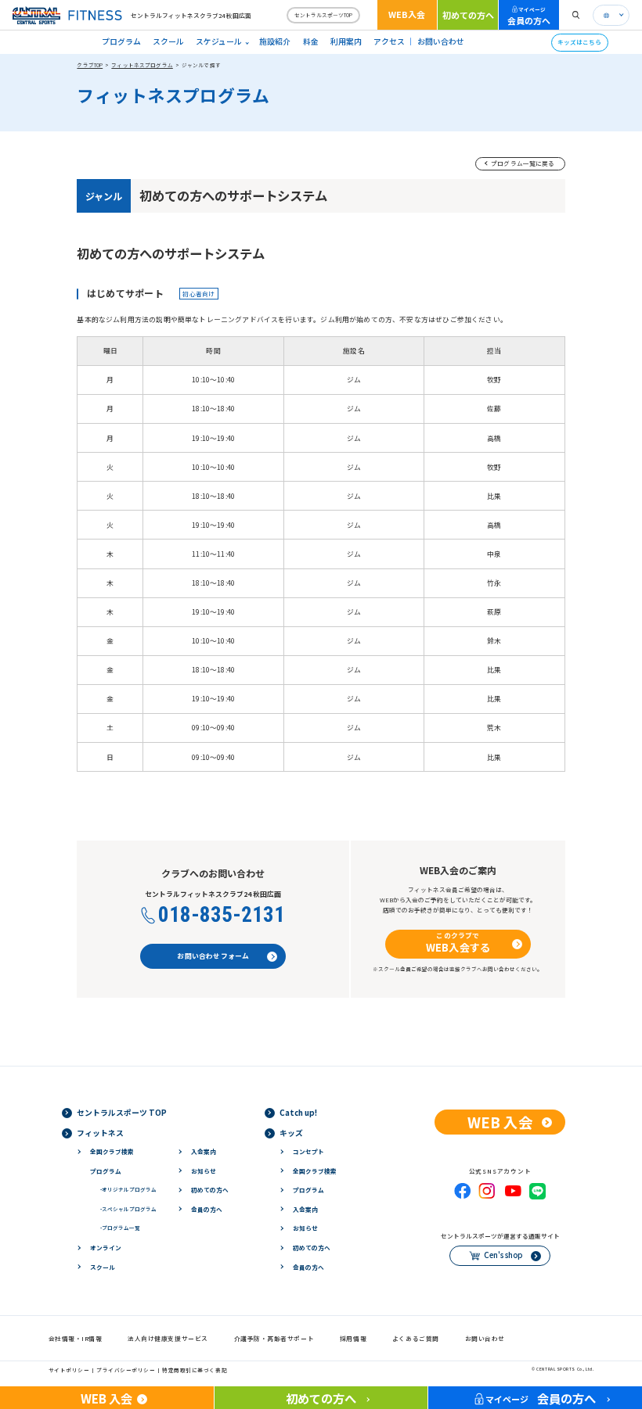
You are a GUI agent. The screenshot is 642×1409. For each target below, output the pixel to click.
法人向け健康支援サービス (168, 1338)
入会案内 (203, 1151)
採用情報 (353, 1338)
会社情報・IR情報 (76, 1338)
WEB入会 (406, 14)
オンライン (105, 1247)
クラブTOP (90, 65)
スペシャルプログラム (128, 1209)
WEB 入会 (500, 1121)
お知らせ (203, 1171)
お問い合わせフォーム (213, 956)
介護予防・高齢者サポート (274, 1338)
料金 (311, 41)
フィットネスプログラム (141, 65)
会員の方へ (528, 16)
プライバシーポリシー (125, 1370)
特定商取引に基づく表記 (194, 1370)
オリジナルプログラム (128, 1189)
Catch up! (298, 1112)
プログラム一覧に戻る (523, 163)
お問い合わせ (440, 41)
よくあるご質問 (415, 1338)
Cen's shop (503, 1254)
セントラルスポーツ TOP (122, 1112)
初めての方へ (468, 15)
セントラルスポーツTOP (323, 15)
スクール (168, 41)
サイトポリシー (69, 1370)
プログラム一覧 (120, 1228)
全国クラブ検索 (112, 1151)
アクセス (389, 41)
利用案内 (346, 41)
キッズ (291, 1133)
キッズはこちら (579, 42)
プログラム (121, 41)
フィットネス (100, 1133)
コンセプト (308, 1151)
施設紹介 (274, 41)
